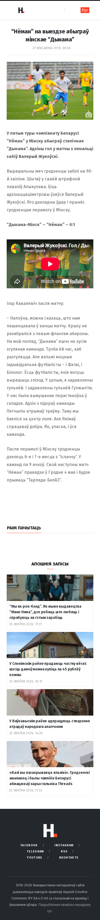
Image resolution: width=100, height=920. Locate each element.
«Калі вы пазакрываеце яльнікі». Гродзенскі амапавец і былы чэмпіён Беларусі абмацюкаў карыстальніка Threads (49, 778)
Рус (85, 10)
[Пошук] (69, 10)
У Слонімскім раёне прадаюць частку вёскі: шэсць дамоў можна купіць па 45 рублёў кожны (48, 669)
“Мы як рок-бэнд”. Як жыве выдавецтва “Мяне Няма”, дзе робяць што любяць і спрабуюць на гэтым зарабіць (45, 612)
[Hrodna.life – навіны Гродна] (21, 10)
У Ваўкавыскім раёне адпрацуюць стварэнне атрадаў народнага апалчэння (49, 724)
